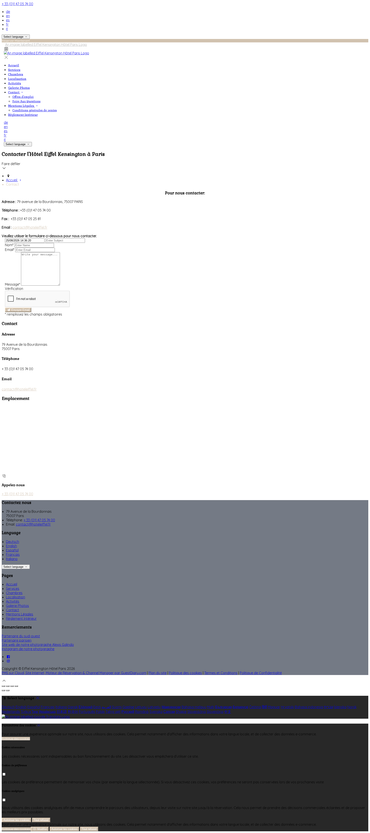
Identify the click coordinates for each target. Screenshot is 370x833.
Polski (100, 711)
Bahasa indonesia (309, 707)
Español (12, 550)
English (11, 546)
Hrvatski (287, 707)
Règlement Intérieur (21, 618)
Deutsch (12, 541)
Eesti (97, 707)
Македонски (171, 707)
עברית (328, 707)
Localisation (15, 597)
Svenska (156, 711)
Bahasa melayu (194, 707)
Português (87, 711)
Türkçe (26, 711)
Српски (169, 711)
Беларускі (240, 707)
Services (12, 588)
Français (13, 554)
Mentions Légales (19, 614)
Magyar (274, 707)
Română (142, 711)
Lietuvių (141, 707)
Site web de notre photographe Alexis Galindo (38, 644)
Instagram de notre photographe (28, 649)
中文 (227, 711)
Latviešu (154, 707)
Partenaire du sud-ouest (21, 636)
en (8, 16)
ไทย (35, 711)
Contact (12, 610)
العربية (106, 707)
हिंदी (264, 707)
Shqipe (181, 711)
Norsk (352, 707)
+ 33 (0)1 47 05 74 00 (17, 4)
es (8, 20)
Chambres (14, 593)
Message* (12, 284)
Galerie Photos (17, 606)
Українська (47, 711)
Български (223, 707)
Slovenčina (215, 711)
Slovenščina (196, 711)
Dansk (73, 707)
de (8, 11)
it (7, 29)
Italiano (12, 559)
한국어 (73, 711)
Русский (127, 711)
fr (7, 24)
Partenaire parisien (16, 640)
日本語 (62, 711)
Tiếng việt (113, 711)
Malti (210, 707)
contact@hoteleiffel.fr (29, 227)
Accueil (11, 584)
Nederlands (11, 711)
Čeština (255, 707)
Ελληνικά (85, 707)
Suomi (117, 707)
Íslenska (340, 707)
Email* (9, 249)
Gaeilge (128, 707)
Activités (12, 601)
